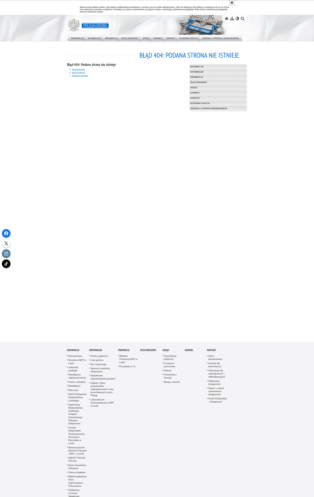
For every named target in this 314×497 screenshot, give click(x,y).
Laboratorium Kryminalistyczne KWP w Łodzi (102, 404)
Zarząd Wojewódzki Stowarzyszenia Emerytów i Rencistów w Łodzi (76, 437)
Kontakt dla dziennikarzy (214, 367)
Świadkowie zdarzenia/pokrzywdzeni (103, 379)
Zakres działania (76, 474)
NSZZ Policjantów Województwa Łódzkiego (77, 399)
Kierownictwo (75, 358)
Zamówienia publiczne (170, 359)
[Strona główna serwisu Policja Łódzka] (226, 19)
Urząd (193, 87)
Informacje (196, 67)
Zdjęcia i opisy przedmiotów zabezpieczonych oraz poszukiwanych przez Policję (102, 391)
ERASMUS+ (74, 388)
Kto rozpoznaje (98, 366)
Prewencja (196, 77)
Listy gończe (97, 362)
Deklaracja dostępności (214, 384)
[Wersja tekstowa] (237, 19)
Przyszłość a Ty (127, 368)
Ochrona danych (200, 103)
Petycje (167, 372)
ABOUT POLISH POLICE (76, 461)
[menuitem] (77, 37)
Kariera (195, 93)
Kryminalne (197, 72)
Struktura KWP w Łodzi (77, 364)
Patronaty (73, 392)
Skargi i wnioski (172, 384)
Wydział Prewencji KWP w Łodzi (128, 361)
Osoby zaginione (99, 358)
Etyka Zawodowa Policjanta (77, 468)
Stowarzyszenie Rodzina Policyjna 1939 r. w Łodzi (77, 452)
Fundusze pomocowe (169, 367)
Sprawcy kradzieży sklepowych (100, 372)
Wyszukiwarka (78, 69)
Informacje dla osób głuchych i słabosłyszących (216, 375)
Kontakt (195, 98)
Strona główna (78, 72)
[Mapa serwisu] (232, 19)
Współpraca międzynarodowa (77, 378)
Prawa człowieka (77, 384)
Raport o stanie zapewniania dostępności (216, 393)
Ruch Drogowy (198, 82)
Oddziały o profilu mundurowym (208, 108)
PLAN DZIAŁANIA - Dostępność (217, 402)
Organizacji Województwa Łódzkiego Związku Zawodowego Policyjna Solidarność (75, 416)
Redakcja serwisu (80, 76)
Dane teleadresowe (215, 359)
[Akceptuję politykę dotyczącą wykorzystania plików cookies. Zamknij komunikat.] (231, 2)
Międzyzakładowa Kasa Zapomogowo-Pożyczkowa (77, 483)
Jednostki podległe (73, 371)
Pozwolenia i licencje (170, 378)
